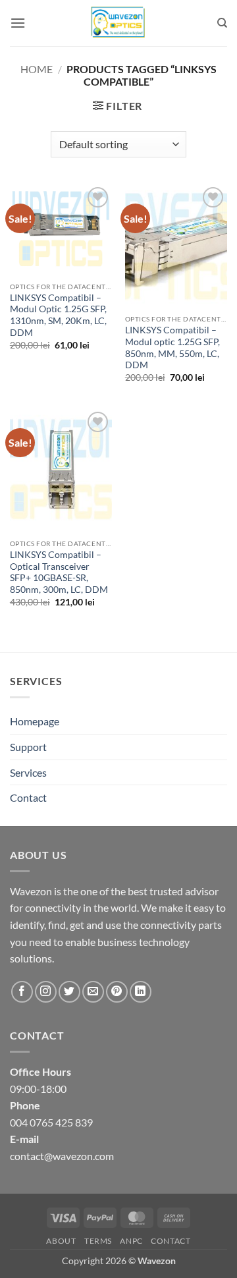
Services (28, 772)
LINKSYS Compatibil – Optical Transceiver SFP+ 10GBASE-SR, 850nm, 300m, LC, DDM (59, 572)
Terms (98, 1241)
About (61, 1241)
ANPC (131, 1241)
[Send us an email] (93, 992)
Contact (28, 797)
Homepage (34, 721)
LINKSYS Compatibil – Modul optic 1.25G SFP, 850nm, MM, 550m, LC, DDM (172, 347)
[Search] (222, 23)
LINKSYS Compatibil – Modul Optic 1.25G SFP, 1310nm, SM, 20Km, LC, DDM (58, 315)
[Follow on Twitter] (69, 992)
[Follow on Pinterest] (117, 992)
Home (36, 69)
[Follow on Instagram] (46, 992)
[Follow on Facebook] (22, 992)
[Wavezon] (118, 23)
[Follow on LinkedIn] (140, 992)
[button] (18, 23)
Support (28, 746)
